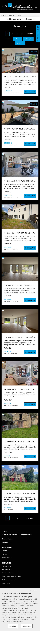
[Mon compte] (3, 6)
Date (17, 39)
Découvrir (30, 92)
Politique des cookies (9, 580)
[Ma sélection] (6, 6)
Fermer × (33, 591)
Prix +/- (20, 43)
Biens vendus (6, 558)
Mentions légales (8, 573)
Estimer (4, 554)
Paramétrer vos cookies (14, 622)
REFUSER (12, 626)
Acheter (4, 551)
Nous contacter (7, 539)
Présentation (6, 542)
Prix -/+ (28, 39)
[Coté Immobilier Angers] (20, 6)
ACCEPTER (27, 626)
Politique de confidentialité (11, 576)
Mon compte (6, 566)
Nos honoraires (7, 569)
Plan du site (6, 583)
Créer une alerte (38, 35)
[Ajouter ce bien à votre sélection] (3, 50)
